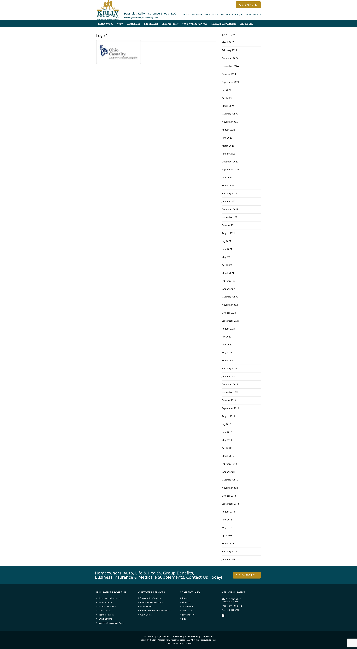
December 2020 (230, 296)
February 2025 (229, 50)
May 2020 (227, 352)
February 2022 (229, 193)
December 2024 (230, 58)
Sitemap (213, 640)
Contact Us (187, 610)
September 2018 (230, 503)
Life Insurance (104, 610)
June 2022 (227, 177)
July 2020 (226, 336)
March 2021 (228, 273)
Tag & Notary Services (150, 598)
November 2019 (230, 392)
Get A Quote (146, 614)
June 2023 (227, 137)
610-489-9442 (249, 5)
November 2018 (230, 487)
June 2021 (227, 249)
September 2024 (230, 82)
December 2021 (230, 209)
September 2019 (230, 408)
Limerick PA (177, 636)
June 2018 (227, 519)
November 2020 (230, 304)
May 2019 (227, 440)
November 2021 (230, 217)
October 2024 (229, 74)
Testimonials (188, 606)
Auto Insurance (105, 602)
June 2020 (227, 344)
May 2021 (227, 257)
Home (186, 14)
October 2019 (229, 400)
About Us (197, 14)
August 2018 (228, 511)
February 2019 (229, 463)
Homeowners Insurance (109, 598)
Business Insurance (107, 606)
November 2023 (230, 121)
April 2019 (227, 448)
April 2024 (227, 98)
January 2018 (228, 559)
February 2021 (229, 280)
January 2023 (228, 153)
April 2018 (227, 535)
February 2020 (229, 368)
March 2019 (228, 456)
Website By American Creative (178, 643)
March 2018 (228, 543)
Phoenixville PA (191, 636)
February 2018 (229, 551)
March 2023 (228, 145)
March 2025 (228, 42)
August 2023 (228, 129)
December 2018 (230, 479)
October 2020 (229, 312)
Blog (184, 618)
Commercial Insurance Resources (155, 610)
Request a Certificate (248, 14)
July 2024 (226, 90)
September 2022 (230, 169)
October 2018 (229, 495)
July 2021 (226, 241)
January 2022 (228, 201)
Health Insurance (106, 614)
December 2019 (230, 384)
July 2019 (226, 424)
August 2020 (228, 328)
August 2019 (228, 416)
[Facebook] (223, 615)
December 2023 (230, 113)
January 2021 (228, 288)
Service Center (146, 606)
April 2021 (227, 265)
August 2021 (228, 233)
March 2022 (228, 185)
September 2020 (230, 320)
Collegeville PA (207, 636)
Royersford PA (163, 636)
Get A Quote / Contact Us (218, 14)
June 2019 (227, 432)
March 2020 (228, 360)
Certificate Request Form (151, 602)
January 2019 (228, 471)
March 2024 (228, 105)
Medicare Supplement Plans (111, 623)
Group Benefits (105, 618)
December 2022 (230, 161)
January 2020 (228, 376)
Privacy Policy (188, 614)
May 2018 (227, 527)
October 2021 (229, 225)
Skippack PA (148, 636)
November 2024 (230, 66)
